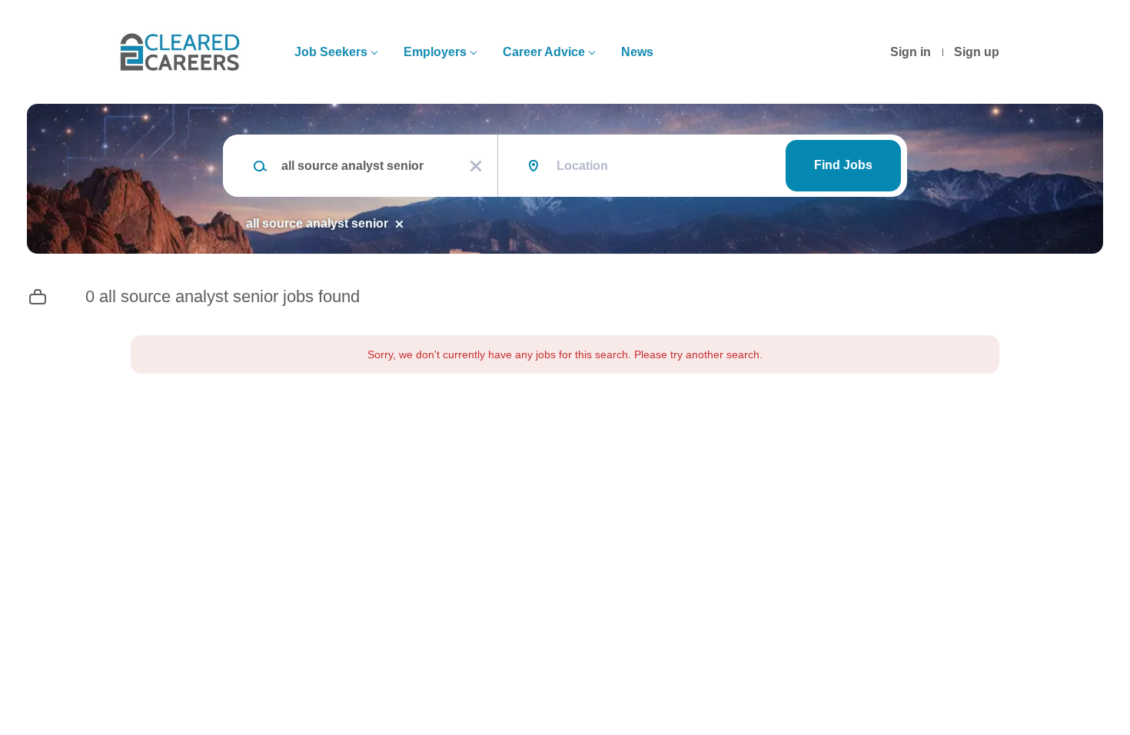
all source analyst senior (317, 223)
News (637, 51)
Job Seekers (330, 51)
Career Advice (544, 51)
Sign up (976, 51)
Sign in (910, 51)
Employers (435, 51)
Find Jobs (843, 164)
